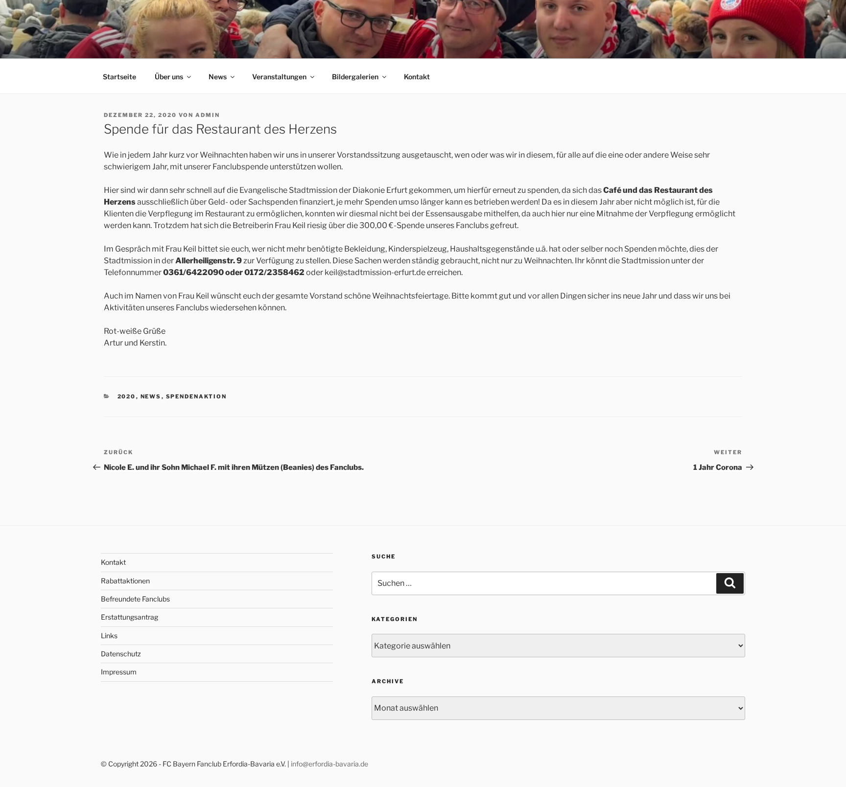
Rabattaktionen (125, 581)
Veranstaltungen (279, 76)
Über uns (169, 76)
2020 (127, 396)
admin (207, 115)
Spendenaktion (196, 396)
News (218, 76)
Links (109, 635)
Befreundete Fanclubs (135, 599)
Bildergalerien (355, 76)
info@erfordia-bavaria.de (329, 764)
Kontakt (417, 76)
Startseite (119, 76)
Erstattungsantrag (129, 617)
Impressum (119, 672)
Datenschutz (121, 653)
